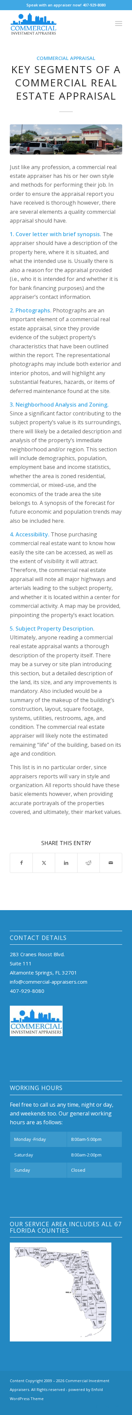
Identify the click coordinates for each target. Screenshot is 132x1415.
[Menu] (118, 23)
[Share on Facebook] (21, 862)
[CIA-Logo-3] (55, 23)
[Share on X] (44, 862)
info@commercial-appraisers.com (48, 981)
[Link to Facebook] (97, 1406)
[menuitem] (118, 23)
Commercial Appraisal (66, 58)
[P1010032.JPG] (66, 139)
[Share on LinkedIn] (66, 862)
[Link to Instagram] (107, 1406)
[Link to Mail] (117, 1406)
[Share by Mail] (111, 862)
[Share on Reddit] (89, 862)
